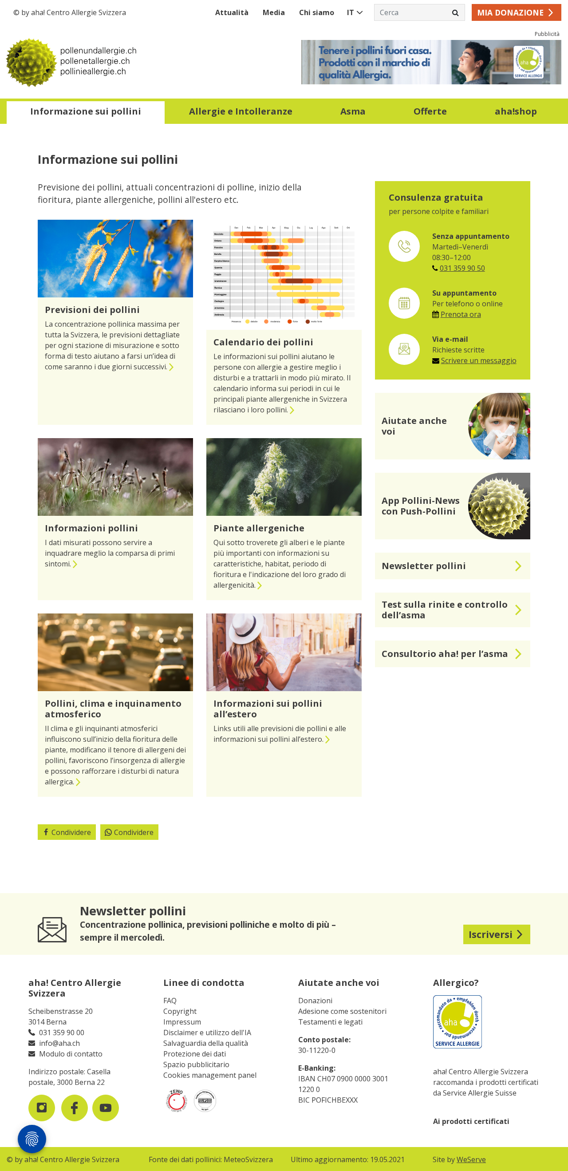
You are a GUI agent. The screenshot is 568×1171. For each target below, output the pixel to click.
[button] (86, 112)
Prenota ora (461, 314)
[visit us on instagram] (41, 1108)
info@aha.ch (59, 1043)
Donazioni (315, 1000)
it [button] (350, 12)
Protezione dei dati (194, 1054)
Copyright (180, 1011)
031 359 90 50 (462, 268)
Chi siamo (316, 12)
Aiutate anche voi (338, 983)
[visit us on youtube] (105, 1108)
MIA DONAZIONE (510, 12)
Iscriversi (491, 934)
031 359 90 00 (61, 1032)
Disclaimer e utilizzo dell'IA (207, 1032)
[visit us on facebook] (74, 1108)
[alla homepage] (145, 62)
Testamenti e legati (330, 1022)
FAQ (170, 1000)
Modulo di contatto (71, 1054)
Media (274, 12)
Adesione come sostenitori (342, 1011)
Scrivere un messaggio (479, 360)
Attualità (231, 12)
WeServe (471, 1159)
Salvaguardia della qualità (205, 1043)
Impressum (182, 1022)
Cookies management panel (209, 1075)
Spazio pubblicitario (196, 1064)
